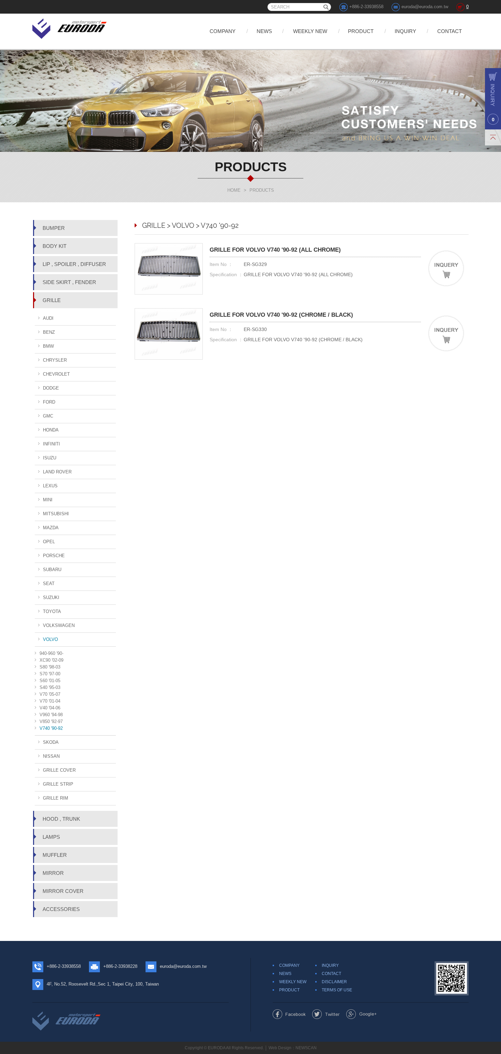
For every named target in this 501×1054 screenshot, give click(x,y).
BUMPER (54, 228)
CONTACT (449, 31)
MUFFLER (55, 855)
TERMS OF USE (337, 990)
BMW (48, 346)
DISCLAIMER (334, 981)
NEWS (264, 31)
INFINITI (51, 443)
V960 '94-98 (51, 714)
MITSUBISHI (56, 513)
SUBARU (52, 569)
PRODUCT (361, 31)
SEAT (49, 583)
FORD (49, 402)
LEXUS (50, 485)
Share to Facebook (289, 1014)
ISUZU (49, 457)
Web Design (280, 1047)
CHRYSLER (55, 360)
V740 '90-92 (51, 728)
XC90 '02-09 (51, 660)
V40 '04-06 (50, 707)
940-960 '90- (51, 653)
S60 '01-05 (50, 680)
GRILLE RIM (55, 798)
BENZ (49, 332)
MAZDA (51, 527)
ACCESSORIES (61, 909)
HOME (234, 190)
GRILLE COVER (59, 770)
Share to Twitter (326, 1014)
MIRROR (53, 873)
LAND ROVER (57, 471)
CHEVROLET (56, 374)
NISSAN (51, 756)
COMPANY (223, 31)
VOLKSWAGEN (59, 625)
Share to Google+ (361, 1014)
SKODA (51, 742)
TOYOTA (52, 611)
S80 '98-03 (50, 667)
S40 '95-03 (50, 687)
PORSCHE (54, 555)
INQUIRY (405, 31)
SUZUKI (51, 597)
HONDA (51, 429)
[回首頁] (70, 27)
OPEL (49, 541)
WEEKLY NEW (310, 31)
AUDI (48, 318)
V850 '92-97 (51, 721)
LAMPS (51, 837)
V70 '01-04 (50, 701)
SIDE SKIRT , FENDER (69, 282)
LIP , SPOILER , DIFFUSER (74, 264)
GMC (48, 416)
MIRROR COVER (63, 891)
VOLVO (50, 639)
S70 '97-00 (50, 673)
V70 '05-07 (50, 694)
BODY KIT (54, 246)
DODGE (51, 388)
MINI (47, 499)
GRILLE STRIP (58, 784)
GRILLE (52, 300)
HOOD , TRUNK (61, 819)
